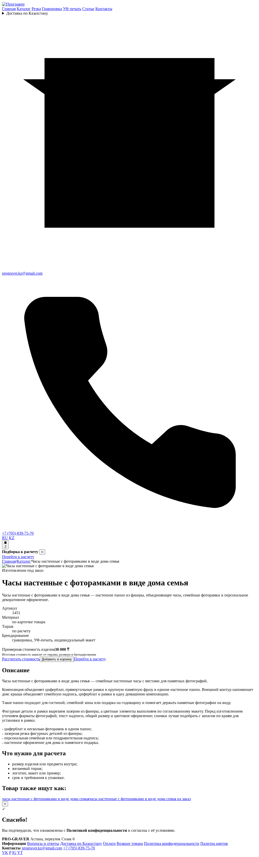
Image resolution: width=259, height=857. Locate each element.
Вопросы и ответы (43, 843)
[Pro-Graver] (13, 4)
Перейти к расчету (18, 557)
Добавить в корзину (57, 659)
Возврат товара (130, 843)
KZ (11, 538)
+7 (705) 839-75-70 (79, 848)
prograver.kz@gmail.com (42, 848)
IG (14, 852)
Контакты (103, 9)
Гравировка (52, 9)
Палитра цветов (214, 843)
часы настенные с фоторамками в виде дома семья (45, 799)
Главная (9, 9)
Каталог (24, 9)
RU (5, 538)
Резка (36, 9)
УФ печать (72, 9)
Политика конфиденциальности (171, 843)
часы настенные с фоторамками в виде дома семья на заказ (140, 799)
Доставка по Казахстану (27, 13)
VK (5, 852)
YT (20, 852)
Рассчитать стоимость (21, 659)
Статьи (88, 9)
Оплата (109, 843)
